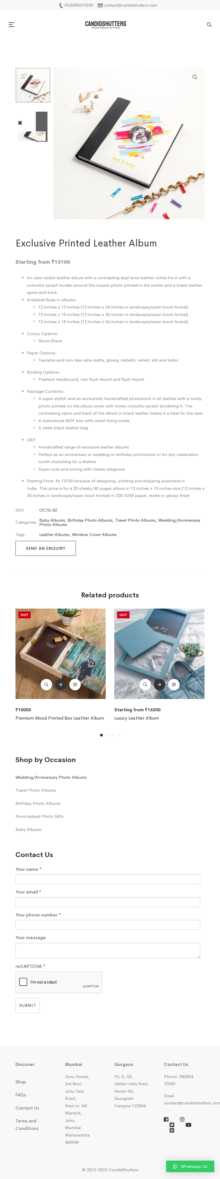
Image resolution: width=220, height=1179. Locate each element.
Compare (75, 684)
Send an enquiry (46, 548)
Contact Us (27, 1108)
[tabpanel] (60, 665)
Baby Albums (52, 520)
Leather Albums (54, 534)
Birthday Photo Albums (90, 520)
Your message (30, 937)
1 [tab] (101, 735)
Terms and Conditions (26, 1124)
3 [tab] (113, 735)
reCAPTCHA (30, 966)
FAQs (20, 1095)
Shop (20, 1082)
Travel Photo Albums (135, 520)
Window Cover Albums (94, 534)
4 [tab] (118, 735)
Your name (28, 869)
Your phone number (38, 915)
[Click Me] (166, 1119)
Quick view (46, 684)
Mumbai (73, 1064)
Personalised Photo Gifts (39, 816)
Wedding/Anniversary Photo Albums (51, 777)
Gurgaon (123, 1064)
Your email (28, 892)
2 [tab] (107, 735)
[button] (12, 24)
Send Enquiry (60, 684)
